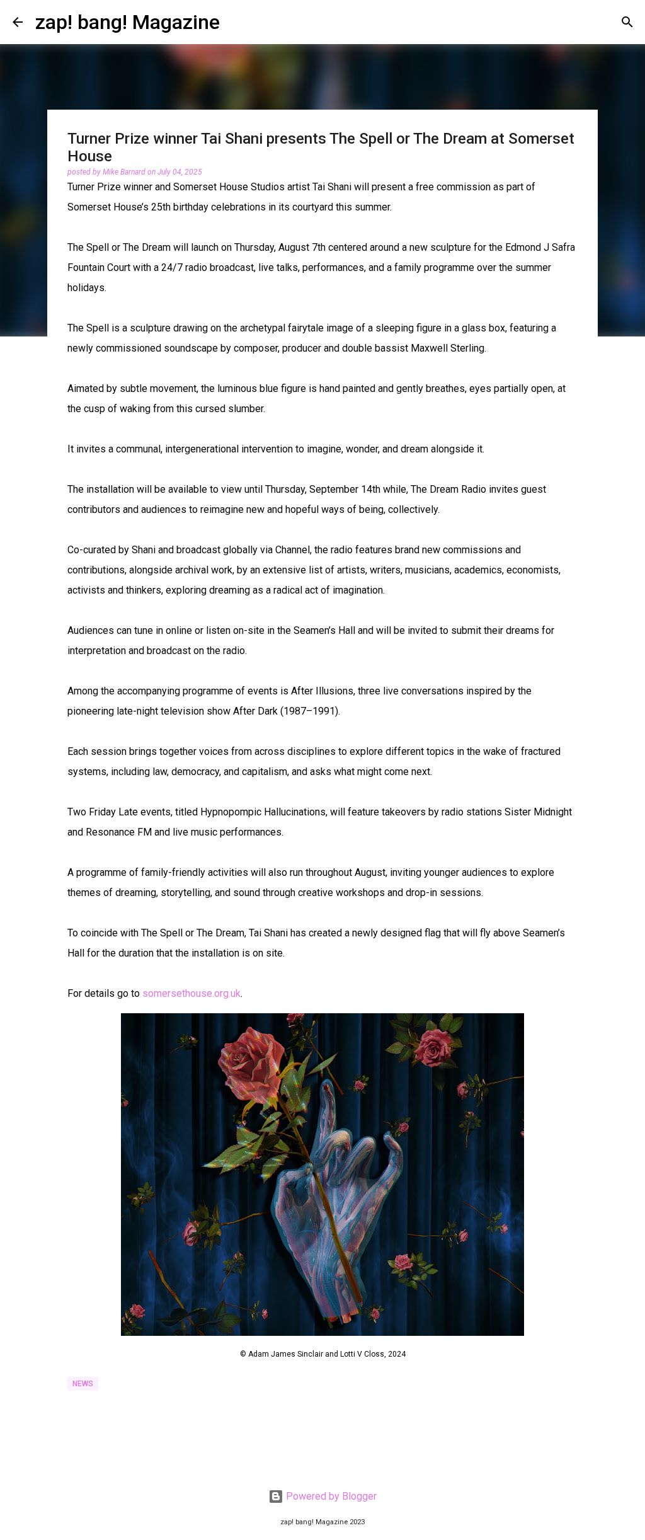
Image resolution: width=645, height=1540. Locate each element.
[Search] (627, 22)
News (82, 1383)
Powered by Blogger (330, 1496)
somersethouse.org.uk (191, 993)
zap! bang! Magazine (127, 22)
